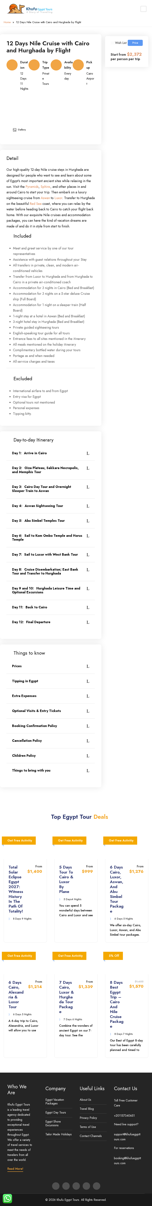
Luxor (58, 198)
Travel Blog (87, 1109)
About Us (85, 1100)
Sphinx (45, 186)
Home (7, 22)
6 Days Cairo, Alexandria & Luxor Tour (16, 994)
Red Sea (36, 203)
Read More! (15, 1169)
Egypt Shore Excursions (53, 1123)
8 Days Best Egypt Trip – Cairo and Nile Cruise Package (116, 1004)
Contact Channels (91, 1136)
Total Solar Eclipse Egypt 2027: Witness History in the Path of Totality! (16, 889)
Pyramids (32, 186)
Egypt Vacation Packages (54, 1102)
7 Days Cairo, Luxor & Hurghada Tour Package (66, 996)
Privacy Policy (88, 1118)
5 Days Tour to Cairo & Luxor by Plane (66, 879)
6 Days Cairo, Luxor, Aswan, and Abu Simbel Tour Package (116, 889)
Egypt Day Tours (55, 1112)
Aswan (45, 198)
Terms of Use (88, 1127)
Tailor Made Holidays (58, 1134)
